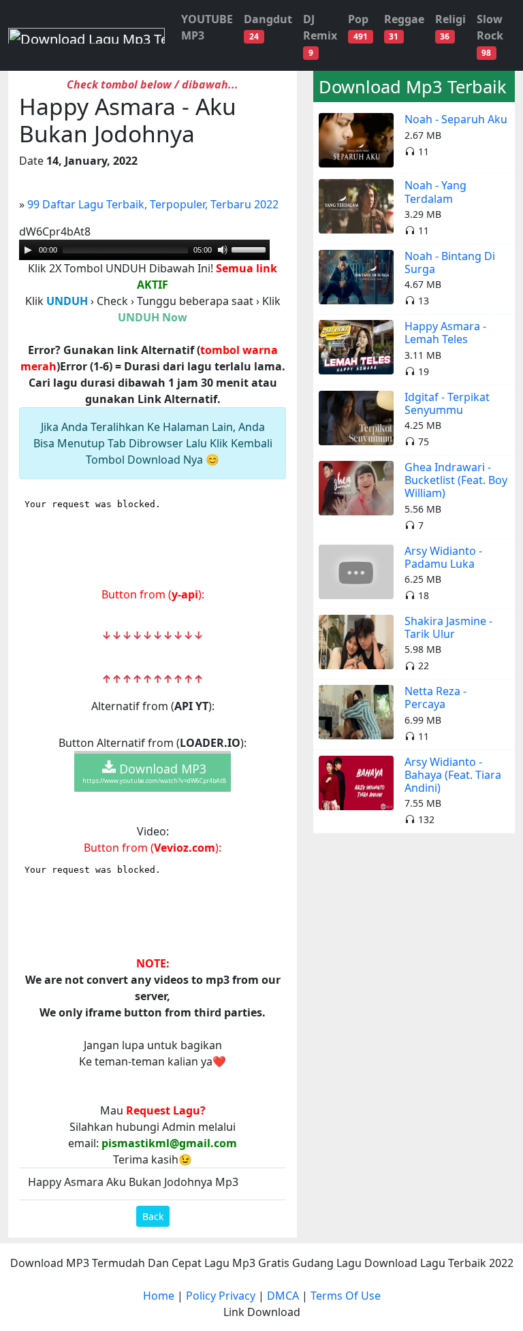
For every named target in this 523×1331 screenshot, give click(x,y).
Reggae (404, 27)
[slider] (125, 249)
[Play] (27, 249)
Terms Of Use (346, 1295)
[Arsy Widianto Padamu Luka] (356, 570)
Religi (450, 27)
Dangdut (268, 27)
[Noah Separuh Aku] (356, 139)
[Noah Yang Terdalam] (356, 205)
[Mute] (222, 249)
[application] (144, 250)
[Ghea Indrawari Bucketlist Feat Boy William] (356, 486)
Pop (358, 27)
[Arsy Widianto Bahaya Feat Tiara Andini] (356, 781)
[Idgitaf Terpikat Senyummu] (356, 416)
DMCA (283, 1295)
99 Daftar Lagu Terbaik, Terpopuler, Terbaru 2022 (153, 204)
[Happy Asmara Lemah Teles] (356, 346)
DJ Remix (320, 35)
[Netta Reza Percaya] (356, 711)
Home (158, 1295)
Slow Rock (490, 35)
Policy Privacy (220, 1295)
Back (152, 1216)
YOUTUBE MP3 (207, 27)
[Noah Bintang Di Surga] (356, 275)
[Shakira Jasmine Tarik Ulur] (356, 640)
